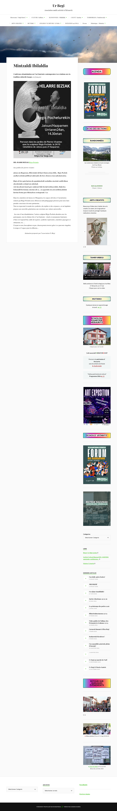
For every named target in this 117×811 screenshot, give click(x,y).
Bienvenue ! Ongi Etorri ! (18, 17)
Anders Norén (76, 806)
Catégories (86, 534)
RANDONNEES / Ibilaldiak (57, 17)
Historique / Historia (97, 23)
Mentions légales (84, 794)
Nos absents (83, 785)
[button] (109, 231)
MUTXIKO (31, 23)
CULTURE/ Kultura (37, 17)
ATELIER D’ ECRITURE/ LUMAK (49, 23)
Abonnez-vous (106, 807)
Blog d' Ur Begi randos (90, 553)
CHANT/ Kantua (76, 17)
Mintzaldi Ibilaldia (30, 65)
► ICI (99, 307)
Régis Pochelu (34, 162)
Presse (85, 23)
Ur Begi (58, 5)
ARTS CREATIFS (17, 23)
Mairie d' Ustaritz (88, 563)
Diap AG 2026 (93, 766)
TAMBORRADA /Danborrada (96, 17)
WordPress (57, 806)
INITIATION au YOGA (72, 23)
